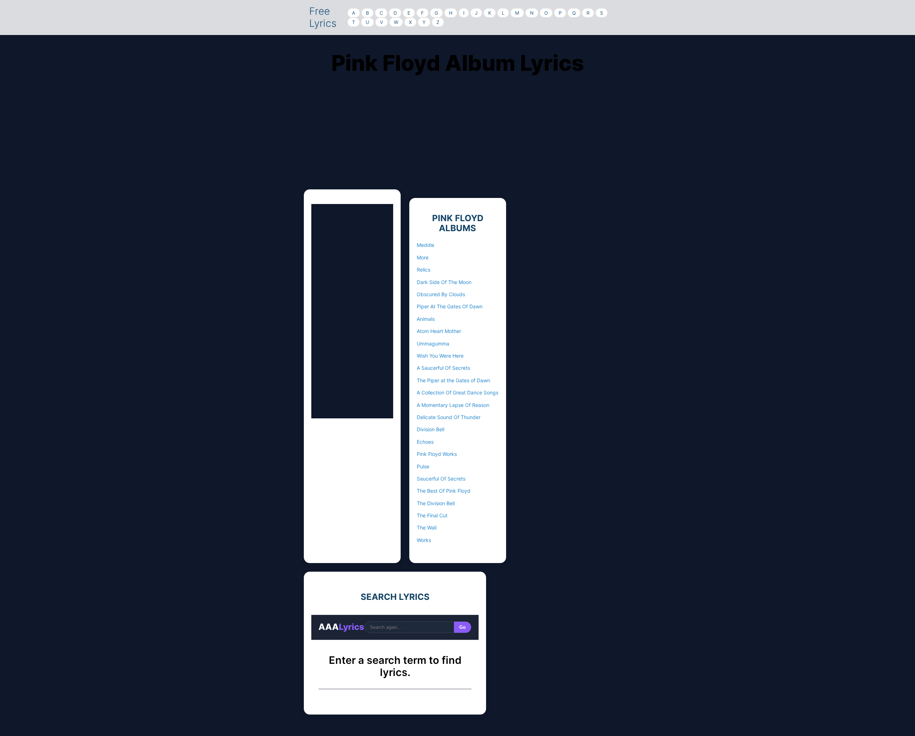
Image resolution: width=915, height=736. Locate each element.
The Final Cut (432, 515)
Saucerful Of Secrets (441, 479)
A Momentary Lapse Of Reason (453, 405)
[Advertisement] (457, 139)
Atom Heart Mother (439, 331)
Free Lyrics (322, 17)
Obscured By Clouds (441, 294)
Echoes (425, 442)
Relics (423, 270)
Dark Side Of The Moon (444, 282)
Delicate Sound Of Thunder (448, 417)
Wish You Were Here (440, 356)
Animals (426, 319)
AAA (341, 627)
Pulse (423, 466)
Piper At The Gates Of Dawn (450, 306)
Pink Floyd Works (437, 454)
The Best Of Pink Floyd (443, 491)
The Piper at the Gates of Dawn (453, 380)
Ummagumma (433, 343)
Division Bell (430, 429)
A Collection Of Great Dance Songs (457, 392)
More (423, 257)
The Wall (426, 527)
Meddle (425, 245)
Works (424, 540)
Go (462, 627)
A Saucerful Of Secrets (443, 368)
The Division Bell (436, 503)
